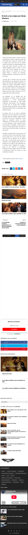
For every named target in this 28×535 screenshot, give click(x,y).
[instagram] (23, 1)
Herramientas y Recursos (21, 473)
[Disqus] (14, 255)
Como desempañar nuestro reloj (15, 509)
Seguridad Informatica (6, 482)
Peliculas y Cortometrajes (7, 477)
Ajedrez (3, 471)
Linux (8, 475)
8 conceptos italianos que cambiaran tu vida (14, 213)
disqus (17, 235)
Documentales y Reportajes (7, 473)
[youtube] (25, 1)
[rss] (19, 530)
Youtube (14, 349)
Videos (22, 482)
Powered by (10, 334)
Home (3, 11)
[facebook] (8, 530)
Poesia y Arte (17, 477)
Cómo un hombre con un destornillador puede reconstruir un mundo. (16, 431)
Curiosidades (21, 471)
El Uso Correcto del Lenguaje (14, 516)
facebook (22, 235)
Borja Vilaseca (19, 158)
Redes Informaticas (6, 480)
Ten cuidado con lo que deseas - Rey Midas (13, 187)
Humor (3, 475)
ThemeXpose (16, 533)
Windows (4, 484)
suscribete (14, 329)
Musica (12, 475)
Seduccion (21, 480)
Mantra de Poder (6, 200)
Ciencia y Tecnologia (11, 471)
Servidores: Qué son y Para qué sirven (17, 523)
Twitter (14, 345)
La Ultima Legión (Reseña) (14, 450)
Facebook (14, 342)
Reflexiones (8, 11)
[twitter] (21, 1)
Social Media (16, 482)
